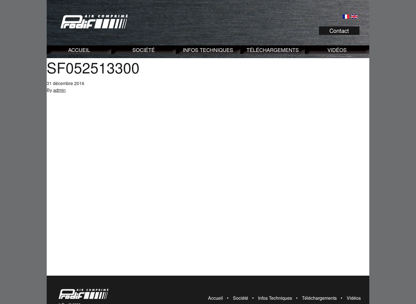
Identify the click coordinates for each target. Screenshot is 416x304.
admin (59, 90)
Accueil (79, 49)
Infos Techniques (208, 49)
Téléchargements (272, 49)
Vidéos (337, 49)
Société (143, 49)
